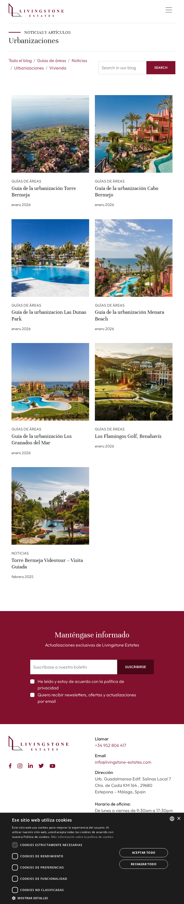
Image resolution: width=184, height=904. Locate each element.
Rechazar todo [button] (143, 864)
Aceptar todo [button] (143, 853)
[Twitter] (42, 765)
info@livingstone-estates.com (123, 762)
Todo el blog (20, 60)
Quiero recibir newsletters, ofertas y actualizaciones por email (87, 698)
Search (160, 67)
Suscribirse (135, 667)
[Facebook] (11, 765)
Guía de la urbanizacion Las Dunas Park (49, 315)
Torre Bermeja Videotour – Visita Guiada (47, 563)
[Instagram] (20, 765)
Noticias (79, 60)
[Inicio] (36, 10)
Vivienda (57, 68)
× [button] (178, 818)
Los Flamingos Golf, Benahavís (128, 436)
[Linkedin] (31, 765)
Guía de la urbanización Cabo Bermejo (126, 191)
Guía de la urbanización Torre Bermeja (44, 191)
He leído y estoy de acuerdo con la (81, 685)
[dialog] (92, 858)
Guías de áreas (51, 60)
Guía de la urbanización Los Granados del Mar (42, 439)
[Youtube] (53, 765)
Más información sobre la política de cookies (82, 837)
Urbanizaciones (29, 68)
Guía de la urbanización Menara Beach (129, 315)
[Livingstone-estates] (39, 743)
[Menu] (168, 10)
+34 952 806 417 (110, 745)
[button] (63, 898)
